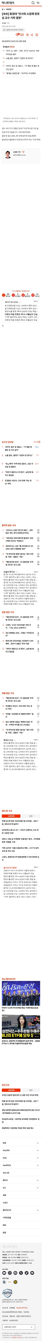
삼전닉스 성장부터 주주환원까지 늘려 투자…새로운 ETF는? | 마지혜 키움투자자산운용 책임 (21, 1042)
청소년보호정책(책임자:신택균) (12, 1312)
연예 (4, 1195)
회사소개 (5, 1308)
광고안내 (5, 1316)
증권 (4, 1143)
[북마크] (36, 34)
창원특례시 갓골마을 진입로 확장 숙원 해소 (18, 1128)
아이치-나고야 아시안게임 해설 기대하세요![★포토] (20, 1009)
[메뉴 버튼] (37, 3)
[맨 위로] (37, 1331)
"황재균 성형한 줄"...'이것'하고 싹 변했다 (21, 73)
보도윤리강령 (13, 1320)
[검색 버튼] (33, 3)
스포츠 (5, 1203)
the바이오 (7, 1165)
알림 (4, 1232)
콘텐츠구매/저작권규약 (23, 1316)
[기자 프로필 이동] (8, 155)
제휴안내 (12, 1316)
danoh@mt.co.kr (19, 155)
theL (5, 1158)
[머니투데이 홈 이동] (9, 1246)
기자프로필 (7, 1218)
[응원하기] (23, 152)
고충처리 (5, 1320)
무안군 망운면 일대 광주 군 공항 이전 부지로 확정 (20, 1095)
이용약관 (26, 1312)
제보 (4, 1225)
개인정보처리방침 (22, 1308)
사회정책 (8, 9)
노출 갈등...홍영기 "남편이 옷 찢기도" (20, 58)
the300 (6, 1150)
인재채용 (12, 1308)
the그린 (6, 1173)
